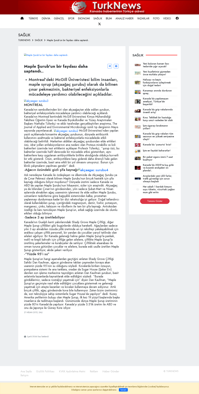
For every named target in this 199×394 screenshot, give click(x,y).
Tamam (123, 389)
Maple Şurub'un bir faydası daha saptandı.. (68, 40)
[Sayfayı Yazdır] (116, 66)
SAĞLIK (39, 40)
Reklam (94, 371)
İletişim (24, 375)
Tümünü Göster (154, 201)
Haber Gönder (110, 371)
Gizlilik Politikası (45, 371)
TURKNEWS (24, 40)
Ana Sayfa (26, 371)
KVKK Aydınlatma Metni (72, 371)
